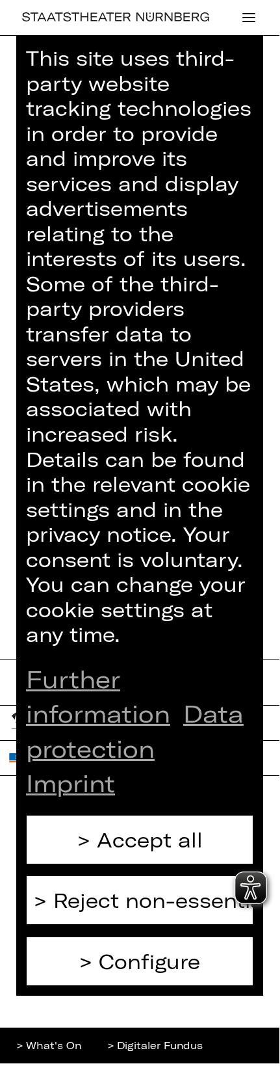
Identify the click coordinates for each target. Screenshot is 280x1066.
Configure (149, 961)
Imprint (70, 783)
